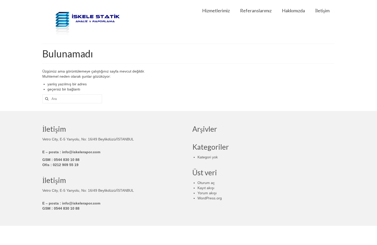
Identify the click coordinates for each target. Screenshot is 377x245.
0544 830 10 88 (67, 160)
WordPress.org (209, 198)
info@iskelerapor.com (81, 152)
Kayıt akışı (205, 188)
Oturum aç (206, 183)
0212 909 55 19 (65, 165)
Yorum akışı (207, 193)
